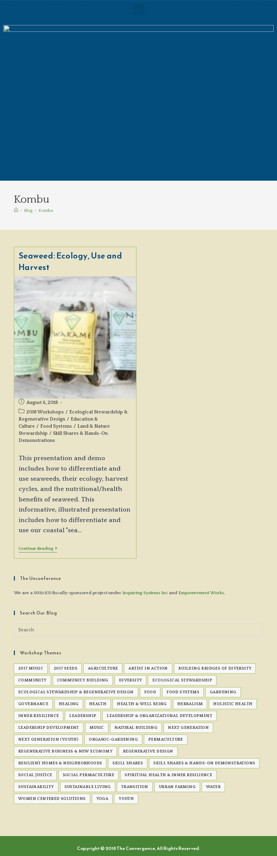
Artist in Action (148, 668)
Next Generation (188, 727)
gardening (223, 692)
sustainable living (88, 787)
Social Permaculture (89, 775)
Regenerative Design (148, 751)
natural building (136, 727)
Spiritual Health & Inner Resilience (168, 775)
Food (150, 692)
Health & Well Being (142, 704)
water (213, 787)
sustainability (36, 787)
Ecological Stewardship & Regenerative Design (76, 692)
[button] (138, 9)
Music (97, 727)
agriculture (103, 668)
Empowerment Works (201, 592)
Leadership (82, 716)
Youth (126, 798)
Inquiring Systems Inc (145, 592)
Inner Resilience (38, 716)
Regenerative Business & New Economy (65, 751)
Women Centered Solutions (52, 798)
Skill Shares (127, 763)
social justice (35, 775)
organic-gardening (113, 739)
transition (134, 787)
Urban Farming (177, 787)
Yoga (102, 798)
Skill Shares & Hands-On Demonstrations (204, 763)
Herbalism (190, 704)
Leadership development (48, 727)
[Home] (16, 210)
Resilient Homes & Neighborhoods (60, 763)
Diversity (130, 680)
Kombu (46, 210)
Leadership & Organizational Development (159, 716)
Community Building (82, 680)
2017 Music (30, 668)
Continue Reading (38, 548)
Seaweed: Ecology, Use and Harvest (70, 261)
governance (33, 704)
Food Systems (56, 426)
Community (32, 680)
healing (69, 704)
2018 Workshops (45, 412)
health (97, 704)
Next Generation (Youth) (48, 739)
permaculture (165, 739)
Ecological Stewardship (182, 680)
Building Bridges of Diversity (215, 668)
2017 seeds (65, 668)
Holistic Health (232, 704)
